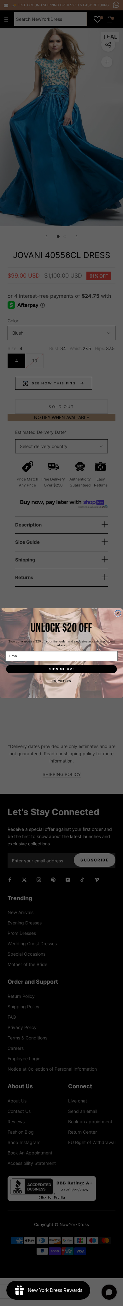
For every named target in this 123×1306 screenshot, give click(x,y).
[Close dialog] (118, 613)
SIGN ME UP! (61, 668)
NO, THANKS (61, 681)
